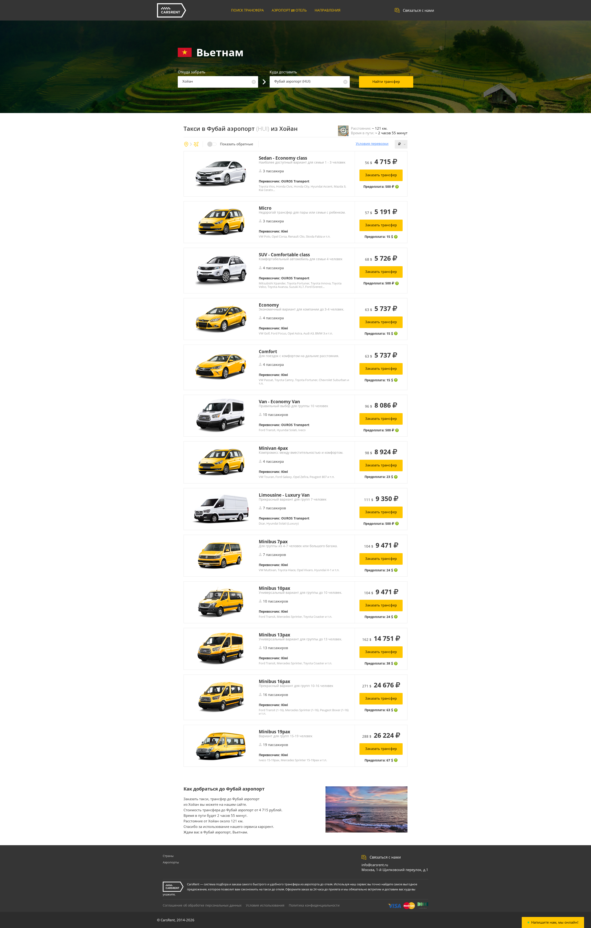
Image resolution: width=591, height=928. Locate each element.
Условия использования (265, 905)
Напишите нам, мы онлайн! (554, 922)
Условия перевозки (372, 143)
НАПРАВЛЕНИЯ (328, 10)
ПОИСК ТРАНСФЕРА (247, 10)
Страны (168, 856)
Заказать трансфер (381, 175)
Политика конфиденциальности (314, 905)
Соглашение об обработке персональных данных (202, 905)
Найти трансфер (386, 81)
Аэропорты (171, 862)
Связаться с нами (418, 10)
